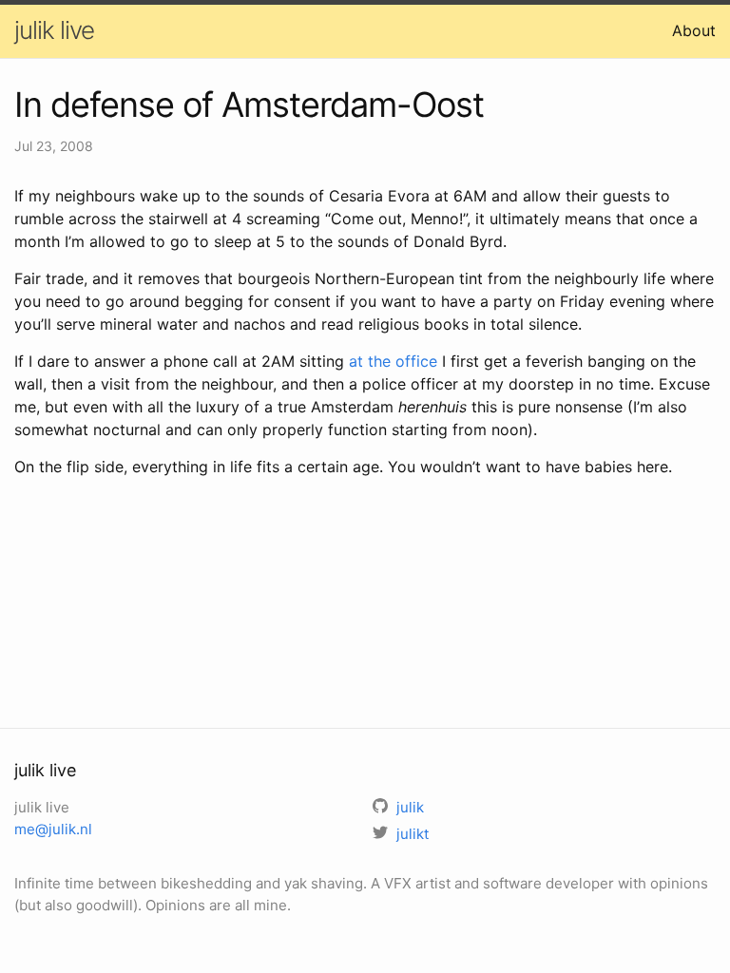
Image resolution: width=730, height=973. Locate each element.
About (694, 30)
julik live (54, 30)
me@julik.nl (53, 829)
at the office (393, 361)
